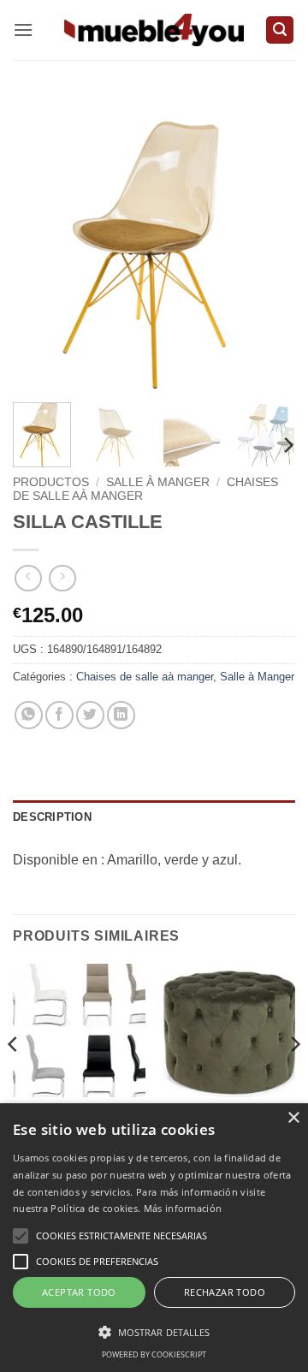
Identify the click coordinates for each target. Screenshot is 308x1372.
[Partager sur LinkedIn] (121, 715)
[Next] (267, 248)
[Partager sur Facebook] (59, 715)
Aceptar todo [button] (79, 1292)
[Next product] (28, 578)
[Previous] (40, 248)
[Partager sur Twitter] (90, 715)
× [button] (293, 1118)
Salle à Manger (158, 482)
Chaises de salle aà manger (144, 676)
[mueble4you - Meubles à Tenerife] (154, 29)
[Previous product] (62, 578)
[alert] (154, 1237)
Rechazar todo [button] (224, 1292)
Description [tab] (52, 817)
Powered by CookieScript (154, 1354)
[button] (23, 29)
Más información (183, 1208)
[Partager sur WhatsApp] (29, 715)
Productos (51, 482)
